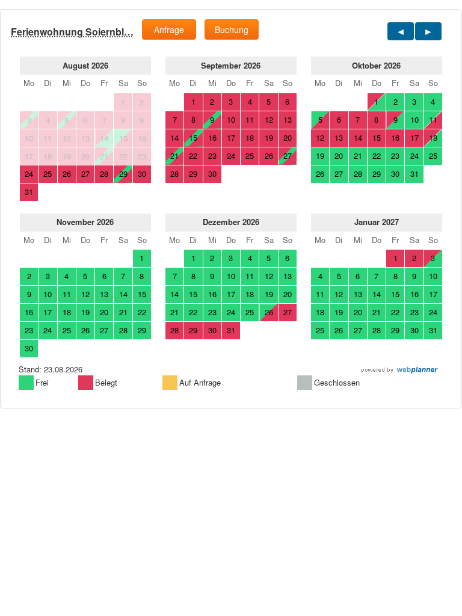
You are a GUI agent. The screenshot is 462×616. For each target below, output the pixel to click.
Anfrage (169, 29)
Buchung (231, 29)
